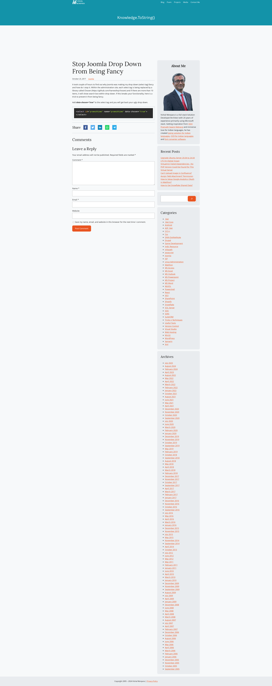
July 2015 (169, 534)
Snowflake (169, 304)
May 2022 (169, 378)
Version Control (172, 326)
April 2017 (169, 488)
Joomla (91, 79)
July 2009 (169, 595)
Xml (166, 344)
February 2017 (171, 494)
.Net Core (169, 222)
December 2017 (172, 476)
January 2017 (170, 497)
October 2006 (171, 635)
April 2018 (169, 467)
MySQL (168, 286)
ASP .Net (169, 228)
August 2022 (170, 375)
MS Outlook (170, 274)
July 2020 (169, 421)
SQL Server (170, 307)
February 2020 (171, 430)
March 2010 (170, 577)
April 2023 (169, 372)
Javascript (169, 252)
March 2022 (170, 384)
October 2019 (171, 442)
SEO (167, 295)
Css (166, 234)
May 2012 (169, 559)
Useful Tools (170, 323)
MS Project (169, 280)
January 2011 (170, 568)
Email (75, 199)
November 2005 (172, 663)
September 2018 (172, 458)
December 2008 (172, 604)
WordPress (170, 338)
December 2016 (172, 500)
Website (75, 211)
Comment (77, 160)
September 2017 (172, 485)
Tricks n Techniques (173, 320)
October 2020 (171, 415)
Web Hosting (170, 332)
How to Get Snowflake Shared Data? (177, 185)
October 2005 (171, 666)
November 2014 (172, 540)
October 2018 (171, 455)
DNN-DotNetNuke (173, 237)
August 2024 (170, 366)
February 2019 (171, 451)
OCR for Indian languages (182, 136)
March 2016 (170, 522)
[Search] (192, 198)
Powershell (170, 289)
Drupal (168, 240)
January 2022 (170, 390)
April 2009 (169, 598)
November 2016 (172, 503)
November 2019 (172, 439)
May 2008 (169, 611)
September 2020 (172, 418)
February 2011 (171, 565)
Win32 (168, 335)
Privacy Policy (152, 681)
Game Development (174, 243)
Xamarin (168, 341)
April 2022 (169, 381)
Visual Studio (171, 329)
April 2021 (169, 406)
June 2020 (169, 424)
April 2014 (169, 546)
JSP (166, 258)
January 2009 (170, 601)
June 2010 (169, 571)
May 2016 (169, 516)
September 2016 (172, 510)
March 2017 (170, 491)
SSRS (167, 314)
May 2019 (169, 448)
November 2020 (172, 412)
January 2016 (170, 525)
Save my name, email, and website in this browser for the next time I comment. (110, 222)
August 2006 (170, 638)
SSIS (167, 311)
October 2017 (171, 482)
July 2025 (169, 363)
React (167, 292)
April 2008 (169, 614)
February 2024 (171, 369)
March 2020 (170, 427)
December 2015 (172, 528)
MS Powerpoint (171, 277)
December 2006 (172, 632)
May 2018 (169, 464)
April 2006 (169, 647)
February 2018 (171, 473)
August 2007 (170, 620)
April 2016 (169, 519)
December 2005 (172, 659)
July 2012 (169, 552)
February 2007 (171, 629)
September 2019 (172, 445)
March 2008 (170, 617)
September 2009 (172, 589)
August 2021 (170, 396)
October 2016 (171, 507)
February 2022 (171, 387)
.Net (167, 219)
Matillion (169, 265)
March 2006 (170, 650)
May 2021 (169, 403)
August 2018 (170, 461)
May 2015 (169, 537)
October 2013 (171, 549)
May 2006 (169, 644)
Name (75, 188)
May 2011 (169, 562)
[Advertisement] (136, 43)
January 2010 (170, 580)
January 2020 (170, 433)
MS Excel (169, 271)
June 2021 (169, 399)
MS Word (169, 283)
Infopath (168, 249)
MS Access (169, 268)
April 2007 (169, 626)
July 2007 (169, 623)
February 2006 (171, 653)
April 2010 (169, 574)
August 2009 (170, 592)
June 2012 (169, 555)
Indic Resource (171, 246)
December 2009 (172, 583)
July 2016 (169, 513)
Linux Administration (174, 262)
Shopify (168, 301)
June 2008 (169, 608)
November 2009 (172, 586)
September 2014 (172, 543)
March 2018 (170, 470)
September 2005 (172, 669)
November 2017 (172, 479)
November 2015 (172, 531)
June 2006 (169, 641)
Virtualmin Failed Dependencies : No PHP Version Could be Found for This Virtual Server (177, 167)
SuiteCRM (169, 317)
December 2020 (172, 409)
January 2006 (170, 657)
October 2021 (171, 393)
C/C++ (167, 231)
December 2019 (172, 436)
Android (168, 225)
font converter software (175, 139)
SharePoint (170, 298)
